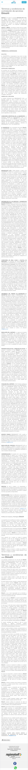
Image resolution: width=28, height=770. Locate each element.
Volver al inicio (6, 740)
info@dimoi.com (4, 329)
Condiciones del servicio (14, 746)
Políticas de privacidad (14, 747)
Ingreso (24, 2)
